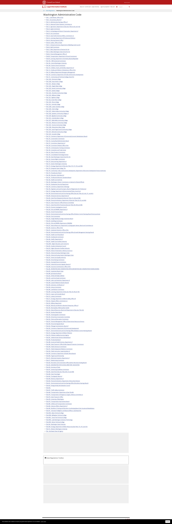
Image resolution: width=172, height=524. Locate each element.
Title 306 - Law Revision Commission (55, 289)
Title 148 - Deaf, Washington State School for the (58, 157)
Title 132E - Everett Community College (56, 88)
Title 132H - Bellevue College (53, 95)
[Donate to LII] (116, 6)
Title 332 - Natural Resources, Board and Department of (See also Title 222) (65, 310)
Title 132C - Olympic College (53, 84)
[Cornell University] (44, 2)
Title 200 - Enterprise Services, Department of (57, 196)
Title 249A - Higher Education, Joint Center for (57, 244)
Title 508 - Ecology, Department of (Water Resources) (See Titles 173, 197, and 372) (66, 426)
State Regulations (50, 10)
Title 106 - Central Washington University (56, 63)
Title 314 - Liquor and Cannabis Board (55, 294)
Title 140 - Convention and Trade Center (56, 150)
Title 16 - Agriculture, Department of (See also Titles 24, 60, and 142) (63, 26)
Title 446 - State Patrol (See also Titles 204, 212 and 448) (60, 372)
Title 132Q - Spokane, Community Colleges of (57, 113)
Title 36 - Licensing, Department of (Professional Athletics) (60, 38)
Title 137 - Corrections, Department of (55, 143)
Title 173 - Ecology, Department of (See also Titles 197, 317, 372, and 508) (64, 166)
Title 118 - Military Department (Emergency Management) (60, 72)
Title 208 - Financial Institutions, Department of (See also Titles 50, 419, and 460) (66, 200)
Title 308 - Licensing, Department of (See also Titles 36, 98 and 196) (62, 292)
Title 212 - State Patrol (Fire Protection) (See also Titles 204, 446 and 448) (64, 205)
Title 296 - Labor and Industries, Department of (58, 280)
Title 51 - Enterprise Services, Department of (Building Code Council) (63, 45)
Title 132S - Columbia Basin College (55, 118)
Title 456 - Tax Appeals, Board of (54, 376)
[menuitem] (82, 6)
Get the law (87, 6)
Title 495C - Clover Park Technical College (56, 417)
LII (43, 10)
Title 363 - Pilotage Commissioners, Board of (57, 326)
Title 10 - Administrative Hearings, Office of (57, 22)
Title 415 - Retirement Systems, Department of (57, 358)
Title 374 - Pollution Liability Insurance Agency (57, 335)
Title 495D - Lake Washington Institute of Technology (59, 420)
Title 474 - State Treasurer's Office (54, 397)
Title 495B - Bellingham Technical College (56, 415)
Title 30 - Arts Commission (52, 33)
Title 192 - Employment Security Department (57, 184)
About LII (82, 6)
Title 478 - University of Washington (55, 399)
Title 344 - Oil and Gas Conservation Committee (58, 317)
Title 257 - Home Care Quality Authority (56, 257)
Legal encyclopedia (104, 6)
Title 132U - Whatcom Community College (56, 122)
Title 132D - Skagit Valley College (54, 86)
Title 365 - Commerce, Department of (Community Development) (62, 328)
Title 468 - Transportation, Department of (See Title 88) (60, 392)
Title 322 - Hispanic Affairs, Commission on (57, 301)
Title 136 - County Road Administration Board (57, 141)
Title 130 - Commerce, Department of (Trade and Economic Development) (64, 74)
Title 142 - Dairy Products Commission (55, 152)
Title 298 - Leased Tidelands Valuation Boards (57, 282)
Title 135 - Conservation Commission (55, 138)
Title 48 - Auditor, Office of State (54, 42)
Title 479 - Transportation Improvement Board (57, 401)
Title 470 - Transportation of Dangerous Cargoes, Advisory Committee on (64, 394)
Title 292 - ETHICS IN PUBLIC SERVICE (55, 276)
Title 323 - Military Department (53, 303)
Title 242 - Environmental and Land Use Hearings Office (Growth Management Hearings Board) (70, 232)
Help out (112, 6)
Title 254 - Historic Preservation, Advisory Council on (59, 250)
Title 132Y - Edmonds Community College (56, 132)
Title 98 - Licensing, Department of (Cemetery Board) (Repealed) (62, 58)
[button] (129, 6)
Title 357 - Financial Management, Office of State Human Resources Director (65, 321)
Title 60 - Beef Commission (52, 47)
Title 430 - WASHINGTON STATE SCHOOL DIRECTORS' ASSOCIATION (62, 365)
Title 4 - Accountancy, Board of (53, 20)
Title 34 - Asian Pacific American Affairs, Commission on (60, 36)
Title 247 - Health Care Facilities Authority (56, 241)
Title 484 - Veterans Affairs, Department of (56, 406)
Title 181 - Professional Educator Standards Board (58, 177)
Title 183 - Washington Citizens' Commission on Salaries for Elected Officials (65, 182)
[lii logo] (57, 7)
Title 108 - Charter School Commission (55, 65)
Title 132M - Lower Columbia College (55, 106)
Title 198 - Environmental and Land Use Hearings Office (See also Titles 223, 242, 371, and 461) (69, 193)
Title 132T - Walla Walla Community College (57, 120)
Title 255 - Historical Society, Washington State (57, 253)
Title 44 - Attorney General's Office (54, 40)
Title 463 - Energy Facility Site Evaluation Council (58, 385)
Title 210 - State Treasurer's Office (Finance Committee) (60, 202)
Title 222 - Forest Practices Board (54, 212)
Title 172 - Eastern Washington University (56, 164)
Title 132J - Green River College (53, 100)
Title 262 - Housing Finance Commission (56, 262)
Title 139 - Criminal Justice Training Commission (58, 148)
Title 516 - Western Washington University (56, 429)
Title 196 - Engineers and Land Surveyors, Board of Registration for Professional (66, 189)
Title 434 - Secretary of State (53, 367)
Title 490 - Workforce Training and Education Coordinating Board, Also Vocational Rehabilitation (70, 408)
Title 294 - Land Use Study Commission (56, 278)
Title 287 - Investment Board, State (54, 271)
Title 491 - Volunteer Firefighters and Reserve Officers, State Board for (63, 410)
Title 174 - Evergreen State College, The (56, 168)
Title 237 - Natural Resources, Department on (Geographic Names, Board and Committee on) (69, 225)
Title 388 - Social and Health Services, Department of (59, 342)
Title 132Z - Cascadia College (53, 134)
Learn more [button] (43, 521)
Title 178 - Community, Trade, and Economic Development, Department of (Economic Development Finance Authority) (76, 170)
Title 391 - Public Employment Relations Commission (59, 349)
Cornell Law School (53, 2)
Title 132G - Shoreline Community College (56, 93)
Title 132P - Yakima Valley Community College (57, 111)
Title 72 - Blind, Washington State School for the (58, 52)
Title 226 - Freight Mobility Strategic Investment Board (59, 218)
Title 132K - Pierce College (52, 102)
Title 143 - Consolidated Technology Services (57, 154)
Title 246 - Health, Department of (54, 239)
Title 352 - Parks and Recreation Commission (57, 319)
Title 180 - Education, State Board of (55, 175)
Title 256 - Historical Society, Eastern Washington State (60, 255)
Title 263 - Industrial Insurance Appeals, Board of (58, 264)
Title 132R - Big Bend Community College (56, 116)
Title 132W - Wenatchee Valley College (55, 127)
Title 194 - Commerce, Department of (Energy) (57, 186)
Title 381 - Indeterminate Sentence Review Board (58, 337)
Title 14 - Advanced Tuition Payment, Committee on (59, 24)
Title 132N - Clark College (52, 109)
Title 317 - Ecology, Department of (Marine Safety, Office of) (61, 298)
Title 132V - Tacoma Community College (56, 125)
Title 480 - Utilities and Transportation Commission (59, 404)
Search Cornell (127, 2)
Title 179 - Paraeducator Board (53, 173)
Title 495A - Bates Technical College (55, 413)
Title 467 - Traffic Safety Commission (55, 390)
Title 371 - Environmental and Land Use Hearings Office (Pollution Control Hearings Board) (69, 330)
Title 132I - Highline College (53, 97)
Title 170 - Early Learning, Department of (56, 161)
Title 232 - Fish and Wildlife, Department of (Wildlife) (59, 223)
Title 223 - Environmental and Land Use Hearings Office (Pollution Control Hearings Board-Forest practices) (73, 214)
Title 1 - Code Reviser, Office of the (54, 17)
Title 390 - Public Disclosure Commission (56, 346)
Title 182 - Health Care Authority (54, 180)
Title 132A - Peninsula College (53, 79)
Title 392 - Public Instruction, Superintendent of (58, 351)
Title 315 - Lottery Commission (53, 296)
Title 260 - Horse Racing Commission (55, 260)
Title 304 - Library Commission (53, 287)
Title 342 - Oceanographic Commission (55, 314)
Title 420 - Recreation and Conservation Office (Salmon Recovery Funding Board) (66, 362)
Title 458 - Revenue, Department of (55, 378)
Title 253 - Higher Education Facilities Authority (58, 248)
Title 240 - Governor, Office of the (54, 228)
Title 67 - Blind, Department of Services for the (57, 49)
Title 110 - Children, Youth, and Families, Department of (60, 68)
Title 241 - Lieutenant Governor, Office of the (57, 230)
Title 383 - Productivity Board (53, 340)
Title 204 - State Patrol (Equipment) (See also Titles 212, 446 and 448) (63, 198)
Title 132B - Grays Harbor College (54, 81)
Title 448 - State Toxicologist (53, 374)
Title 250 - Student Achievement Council (56, 246)
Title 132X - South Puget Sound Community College (59, 129)
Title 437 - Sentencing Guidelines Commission (57, 369)
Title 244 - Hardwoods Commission (55, 237)
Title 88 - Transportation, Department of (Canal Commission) (61, 56)
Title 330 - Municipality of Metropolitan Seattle (57, 308)
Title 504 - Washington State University (56, 424)
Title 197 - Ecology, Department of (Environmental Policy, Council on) (63, 191)
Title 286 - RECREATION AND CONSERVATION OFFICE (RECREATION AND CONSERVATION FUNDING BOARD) (72, 269)
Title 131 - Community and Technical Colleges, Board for (60, 77)
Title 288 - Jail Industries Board (53, 273)
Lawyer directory (95, 6)
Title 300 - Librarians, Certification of (55, 285)
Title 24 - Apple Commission (53, 29)
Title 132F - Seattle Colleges (53, 90)
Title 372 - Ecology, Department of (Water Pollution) (59, 333)
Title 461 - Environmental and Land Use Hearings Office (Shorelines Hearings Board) (67, 383)
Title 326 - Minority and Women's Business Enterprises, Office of (62, 305)
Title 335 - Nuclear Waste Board (54, 312)
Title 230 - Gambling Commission (54, 221)
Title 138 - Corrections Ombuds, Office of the (57, 145)
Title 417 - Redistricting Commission (55, 360)
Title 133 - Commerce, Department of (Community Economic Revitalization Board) (66, 136)
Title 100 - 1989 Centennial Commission (56, 61)
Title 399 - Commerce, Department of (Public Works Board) (61, 353)
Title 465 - (48, 388)
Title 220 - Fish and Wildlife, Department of (56, 209)
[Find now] (129, 7)
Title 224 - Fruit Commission (53, 216)
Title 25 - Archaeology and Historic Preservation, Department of (62, 31)
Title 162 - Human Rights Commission (55, 159)
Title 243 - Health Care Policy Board (55, 234)
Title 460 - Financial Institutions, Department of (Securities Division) (63, 381)
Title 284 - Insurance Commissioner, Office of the (58, 266)
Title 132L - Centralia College (53, 104)
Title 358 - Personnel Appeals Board (55, 324)
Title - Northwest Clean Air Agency (54, 431)
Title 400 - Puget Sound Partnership (55, 356)
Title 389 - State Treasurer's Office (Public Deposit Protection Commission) (65, 344)
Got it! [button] (167, 521)
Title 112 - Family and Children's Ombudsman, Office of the (61, 70)
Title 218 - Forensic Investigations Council (56, 207)
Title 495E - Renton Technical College (55, 422)
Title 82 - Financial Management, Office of (56, 54)
